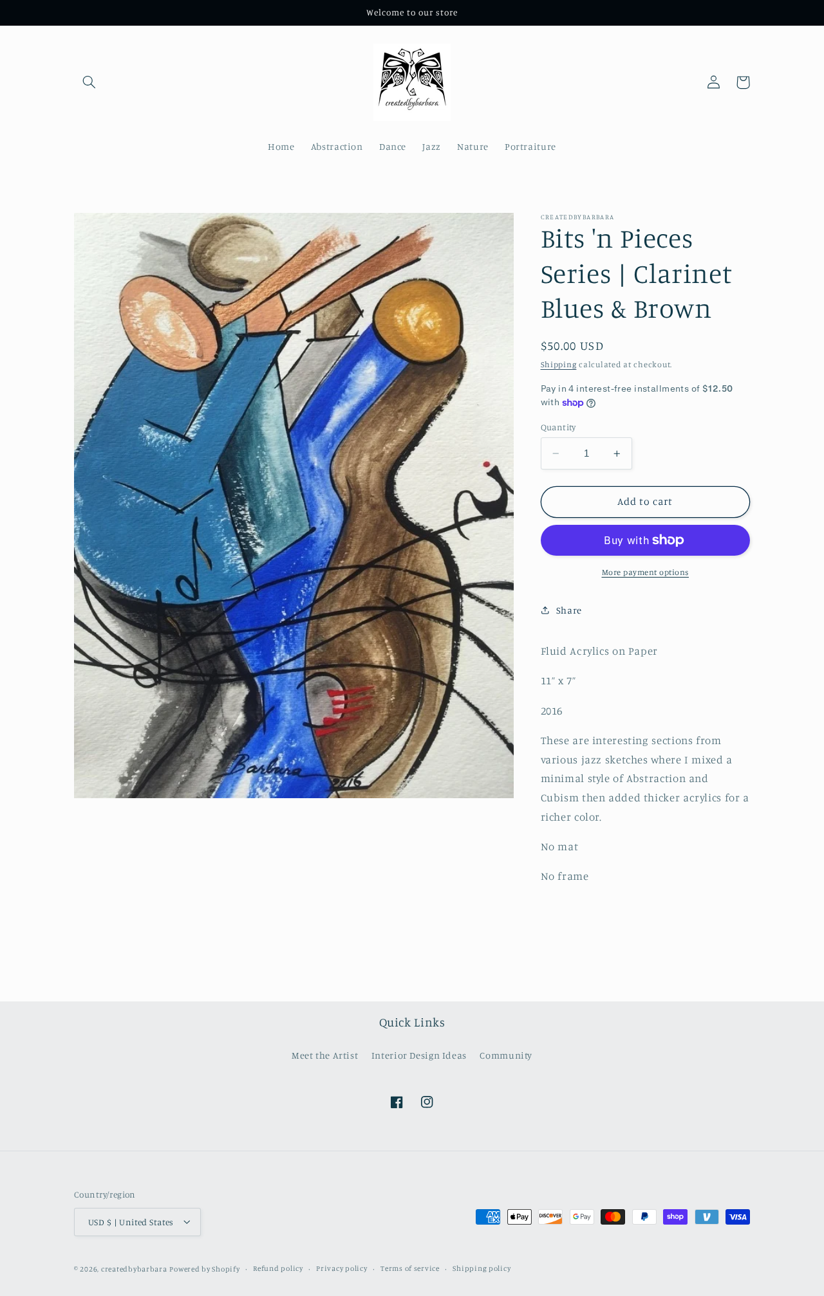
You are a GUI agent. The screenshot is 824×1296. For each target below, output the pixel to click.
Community (506, 1054)
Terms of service (410, 1268)
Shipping (559, 364)
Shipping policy (481, 1268)
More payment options (645, 572)
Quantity (558, 427)
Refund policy (278, 1268)
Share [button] (569, 610)
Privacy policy (341, 1268)
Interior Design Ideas (419, 1054)
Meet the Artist (325, 1054)
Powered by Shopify (204, 1268)
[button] (89, 82)
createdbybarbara (134, 1268)
